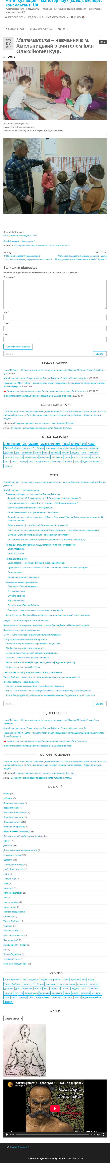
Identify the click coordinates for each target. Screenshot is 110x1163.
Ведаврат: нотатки (12, 821)
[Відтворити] (7, 1134)
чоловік (68, 461)
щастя (77, 461)
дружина (8, 452)
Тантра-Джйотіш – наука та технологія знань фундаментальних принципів (41, 676)
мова (5, 883)
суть (6, 461)
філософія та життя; (13, 935)
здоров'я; (7, 859)
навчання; (8, 887)
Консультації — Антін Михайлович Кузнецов (25, 639)
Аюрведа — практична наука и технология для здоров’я (35, 609)
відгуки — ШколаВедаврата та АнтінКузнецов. (26, 620)
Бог (24, 443)
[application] (55, 1108)
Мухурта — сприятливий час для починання (27, 657)
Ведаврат (33, 443)
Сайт (5, 334)
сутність (96, 456)
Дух (84, 443)
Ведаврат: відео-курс (13, 802)
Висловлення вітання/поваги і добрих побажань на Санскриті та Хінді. (37, 395)
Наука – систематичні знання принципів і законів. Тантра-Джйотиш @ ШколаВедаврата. (49, 690)
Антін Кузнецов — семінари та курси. (21, 490)
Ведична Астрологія (50, 443)
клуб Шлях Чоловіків (13, 869)
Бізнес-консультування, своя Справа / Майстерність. (32, 652)
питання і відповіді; (12, 892)
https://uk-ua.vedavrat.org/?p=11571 (20, 235)
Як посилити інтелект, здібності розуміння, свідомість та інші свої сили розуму (46, 539)
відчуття (94, 448)
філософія (57, 461)
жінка (46, 452)
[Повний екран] (102, 1134)
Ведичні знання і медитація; (17, 831)
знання (65, 452)
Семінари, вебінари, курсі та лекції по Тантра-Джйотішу (33, 494)
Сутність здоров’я (16, 595)
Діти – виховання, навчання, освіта (20, 850)
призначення (31, 456)
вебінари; (8, 798)
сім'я (13, 461)
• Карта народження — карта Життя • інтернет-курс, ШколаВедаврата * (43, 502)
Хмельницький (28, 241)
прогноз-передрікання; (14, 911)
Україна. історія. (11, 930)
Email (6, 323)
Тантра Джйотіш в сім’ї (17, 558)
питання (8, 456)
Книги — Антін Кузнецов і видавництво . (32, 634)
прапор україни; (11, 902)
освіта (51, 245)
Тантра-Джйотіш (12, 448)
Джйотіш (75, 443)
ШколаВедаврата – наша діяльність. (21, 681)
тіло (31, 461)
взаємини (50, 448)
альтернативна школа (25, 245)
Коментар (9, 277)
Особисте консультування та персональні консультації (33, 643)
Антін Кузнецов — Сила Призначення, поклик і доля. (34, 512)
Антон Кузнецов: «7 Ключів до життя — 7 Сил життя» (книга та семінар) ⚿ (44, 498)
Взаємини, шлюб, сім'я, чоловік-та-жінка (23, 835)
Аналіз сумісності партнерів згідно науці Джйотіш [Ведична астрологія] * (41, 662)
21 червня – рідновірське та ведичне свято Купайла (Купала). (44, 423)
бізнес (6, 793)
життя (38, 452)
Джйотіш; (7, 845)
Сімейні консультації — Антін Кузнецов (25, 648)
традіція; (7, 925)
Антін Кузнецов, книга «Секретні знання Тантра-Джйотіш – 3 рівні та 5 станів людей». (45, 378)
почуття (19, 456)
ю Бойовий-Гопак (11, 958)
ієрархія (8, 465)
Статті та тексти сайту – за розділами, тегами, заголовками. (32, 672)
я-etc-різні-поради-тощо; (15, 963)
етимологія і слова (12, 854)
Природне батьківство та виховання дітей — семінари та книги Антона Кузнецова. (48, 567)
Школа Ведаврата (19, 1147)
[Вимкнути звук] (98, 1134)
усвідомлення (42, 461)
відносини (82, 448)
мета (84, 452)
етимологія (27, 452)
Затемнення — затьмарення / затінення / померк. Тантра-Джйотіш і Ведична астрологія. (46, 625)
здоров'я (55, 452)
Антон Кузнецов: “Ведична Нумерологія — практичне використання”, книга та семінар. (48, 615)
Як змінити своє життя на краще (23, 576)
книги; (6, 873)
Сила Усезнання (16, 553)
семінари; (8, 916)
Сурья (91, 443)
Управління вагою (16, 600)
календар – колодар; (13, 864)
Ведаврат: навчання (13, 817)
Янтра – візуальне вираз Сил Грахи (23, 666)
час (5, 949)
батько (40, 448)
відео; (6, 840)
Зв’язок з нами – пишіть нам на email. (21, 629)
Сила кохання (14, 572)
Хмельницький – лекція (14, 944)
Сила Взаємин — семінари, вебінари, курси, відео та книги (36, 562)
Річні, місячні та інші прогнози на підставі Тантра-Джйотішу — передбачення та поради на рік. (53, 529)
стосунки (85, 456)
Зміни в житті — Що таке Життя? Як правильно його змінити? (38, 525)
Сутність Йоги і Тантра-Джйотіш (23, 605)
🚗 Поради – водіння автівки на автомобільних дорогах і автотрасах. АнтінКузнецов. (45, 390)
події (5, 897)
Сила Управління (16, 548)
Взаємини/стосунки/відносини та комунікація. (30, 507)
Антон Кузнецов (12, 443)
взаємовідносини (66, 448)
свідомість (57, 456)
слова (75, 456)
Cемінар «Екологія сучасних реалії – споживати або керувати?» (39, 534)
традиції (23, 461)
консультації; (9, 878)
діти (17, 452)
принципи (45, 456)
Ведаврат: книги (11, 807)
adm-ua (11, 57)
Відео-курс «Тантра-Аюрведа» (23, 586)
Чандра (26, 448)
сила (67, 456)
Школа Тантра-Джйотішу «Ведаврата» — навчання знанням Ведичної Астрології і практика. (50, 695)
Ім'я (6, 312)
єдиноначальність (92, 461)
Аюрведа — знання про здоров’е (22, 582)
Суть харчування (16, 590)
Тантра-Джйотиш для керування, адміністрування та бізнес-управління (40, 544)
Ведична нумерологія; (14, 826)
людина (75, 452)
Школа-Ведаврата (12, 954)
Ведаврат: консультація (15, 812)
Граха (65, 443)
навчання (42, 245)
